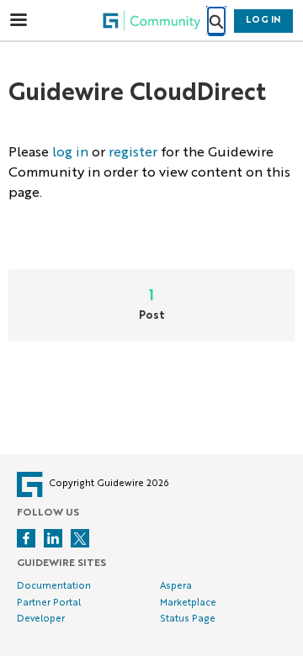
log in (70, 153)
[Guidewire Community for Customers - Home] (151, 20)
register (133, 153)
